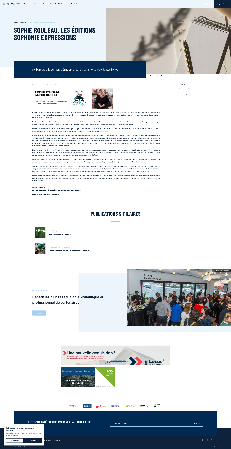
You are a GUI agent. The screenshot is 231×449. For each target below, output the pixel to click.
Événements (27, 4)
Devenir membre (47, 4)
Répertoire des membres (61, 4)
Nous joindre (74, 4)
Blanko (215, 446)
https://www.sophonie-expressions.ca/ (46, 194)
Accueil (16, 22)
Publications (37, 4)
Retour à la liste (186, 95)
